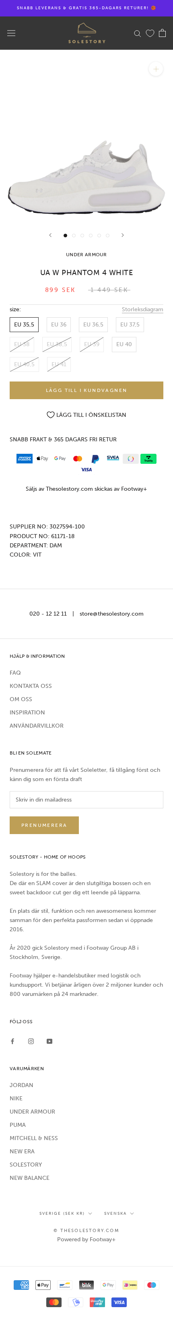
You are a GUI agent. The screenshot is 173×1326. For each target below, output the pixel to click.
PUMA (18, 1125)
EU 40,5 (24, 364)
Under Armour (86, 254)
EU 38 (22, 344)
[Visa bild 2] (74, 235)
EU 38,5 (57, 344)
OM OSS (21, 699)
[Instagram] (31, 1041)
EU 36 (58, 324)
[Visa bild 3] (82, 235)
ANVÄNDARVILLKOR (37, 725)
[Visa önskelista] (150, 33)
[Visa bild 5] (99, 235)
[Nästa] (123, 235)
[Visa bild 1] (65, 235)
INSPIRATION (27, 712)
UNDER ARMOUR (32, 1111)
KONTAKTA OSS (31, 686)
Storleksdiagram (142, 309)
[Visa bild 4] (91, 235)
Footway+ (134, 489)
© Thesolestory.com (86, 1230)
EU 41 (58, 364)
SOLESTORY (26, 1164)
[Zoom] (156, 69)
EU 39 (91, 344)
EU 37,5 (130, 324)
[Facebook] (12, 1041)
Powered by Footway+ (86, 1239)
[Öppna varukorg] (162, 33)
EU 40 (124, 344)
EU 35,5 (24, 324)
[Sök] (137, 33)
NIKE (16, 1098)
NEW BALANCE (29, 1178)
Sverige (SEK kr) (62, 1213)
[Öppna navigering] (11, 33)
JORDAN (21, 1085)
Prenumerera (44, 825)
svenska (115, 1213)
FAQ (15, 672)
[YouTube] (49, 1041)
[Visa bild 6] (107, 235)
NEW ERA (22, 1151)
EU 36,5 (93, 324)
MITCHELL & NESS (34, 1138)
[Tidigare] (50, 235)
